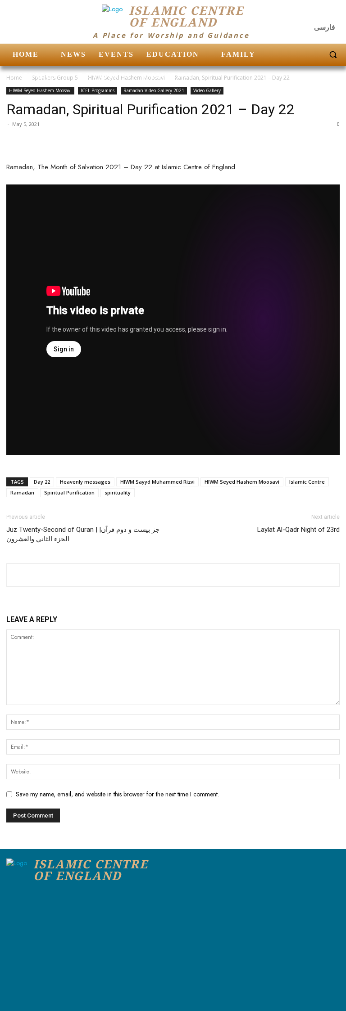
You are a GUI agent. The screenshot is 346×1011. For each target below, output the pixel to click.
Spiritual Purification (69, 492)
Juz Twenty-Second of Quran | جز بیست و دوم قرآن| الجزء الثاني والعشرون (82, 534)
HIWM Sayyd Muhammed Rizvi (157, 481)
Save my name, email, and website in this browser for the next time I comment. (117, 794)
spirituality (118, 492)
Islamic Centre (307, 481)
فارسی (324, 27)
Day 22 (42, 481)
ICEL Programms (97, 90)
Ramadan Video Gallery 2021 (153, 90)
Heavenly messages (85, 481)
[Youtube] (332, 13)
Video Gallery (207, 90)
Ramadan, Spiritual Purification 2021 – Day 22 (150, 109)
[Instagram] (314, 13)
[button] (333, 54)
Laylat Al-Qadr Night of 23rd (298, 530)
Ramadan (22, 492)
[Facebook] (296, 13)
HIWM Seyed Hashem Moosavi (40, 90)
